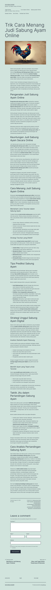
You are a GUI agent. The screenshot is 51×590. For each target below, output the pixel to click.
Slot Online (15, 13)
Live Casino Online (25, 9)
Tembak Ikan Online (24, 13)
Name (11, 533)
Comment (12, 521)
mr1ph (13, 501)
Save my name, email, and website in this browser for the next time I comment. (25, 547)
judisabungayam (37, 504)
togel (20, 577)
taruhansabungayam (37, 508)
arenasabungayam (37, 502)
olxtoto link (7, 577)
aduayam (31, 501)
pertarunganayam (37, 506)
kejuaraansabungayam (36, 505)
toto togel (36, 577)
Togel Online (12, 10)
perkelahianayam (30, 506)
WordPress (43, 584)
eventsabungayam (30, 504)
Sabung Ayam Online (36, 9)
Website (12, 540)
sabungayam (30, 508)
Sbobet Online (8, 13)
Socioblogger (9, 4)
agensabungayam (37, 501)
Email (27, 533)
